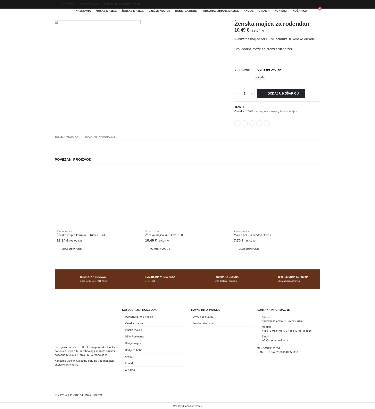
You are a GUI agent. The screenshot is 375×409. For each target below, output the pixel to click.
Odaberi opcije (72, 248)
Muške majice (106, 10)
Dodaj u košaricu (283, 93)
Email (266, 123)
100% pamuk (254, 111)
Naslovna (83, 10)
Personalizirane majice (220, 10)
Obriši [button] (260, 77)
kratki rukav (271, 111)
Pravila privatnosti (203, 323)
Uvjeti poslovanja (202, 316)
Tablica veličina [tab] (66, 136)
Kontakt (281, 10)
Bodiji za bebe (186, 10)
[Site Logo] (62, 11)
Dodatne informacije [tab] (100, 136)
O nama (264, 10)
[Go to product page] (99, 197)
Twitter (245, 123)
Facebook (237, 123)
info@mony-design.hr (275, 340)
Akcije (249, 10)
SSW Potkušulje (135, 336)
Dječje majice (159, 10)
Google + (259, 123)
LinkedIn (252, 123)
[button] (137, 119)
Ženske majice (132, 10)
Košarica (300, 10)
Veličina (241, 70)
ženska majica (288, 111)
